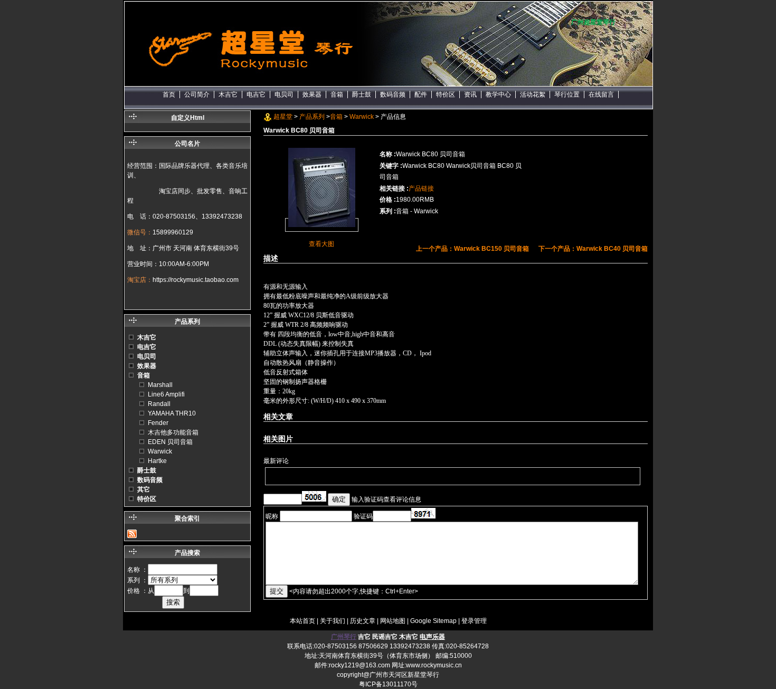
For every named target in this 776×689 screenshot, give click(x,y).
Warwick (361, 116)
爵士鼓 (361, 94)
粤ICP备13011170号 (388, 684)
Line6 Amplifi (166, 394)
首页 (169, 94)
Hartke (157, 461)
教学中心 (498, 94)
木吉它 (228, 94)
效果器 (311, 94)
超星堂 (282, 116)
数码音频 (392, 94)
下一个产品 (593, 248)
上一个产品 (472, 248)
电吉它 (256, 94)
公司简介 (197, 94)
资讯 (470, 94)
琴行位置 (567, 94)
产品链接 (421, 188)
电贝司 (284, 94)
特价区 (445, 94)
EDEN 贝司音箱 (170, 442)
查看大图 (321, 244)
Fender (158, 423)
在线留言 (601, 94)
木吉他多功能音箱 (173, 432)
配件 (420, 94)
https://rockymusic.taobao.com (196, 280)
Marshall (160, 385)
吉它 (364, 636)
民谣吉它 (385, 636)
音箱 (336, 94)
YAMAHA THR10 (172, 413)
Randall (159, 404)
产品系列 (312, 116)
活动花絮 (532, 94)
